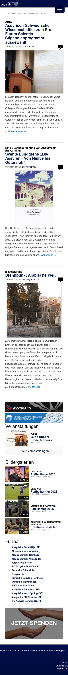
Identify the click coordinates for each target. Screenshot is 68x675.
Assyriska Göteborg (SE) (26, 589)
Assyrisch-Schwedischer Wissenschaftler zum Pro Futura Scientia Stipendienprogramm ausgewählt (28, 33)
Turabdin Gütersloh (23, 570)
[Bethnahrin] (10, 3)
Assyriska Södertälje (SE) (26, 547)
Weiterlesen (18, 131)
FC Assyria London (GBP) (26, 600)
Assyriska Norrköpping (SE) (27, 593)
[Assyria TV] (34, 407)
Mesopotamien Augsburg (26, 551)
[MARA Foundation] (34, 418)
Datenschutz (62, 665)
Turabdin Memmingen (24, 581)
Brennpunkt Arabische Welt (30, 275)
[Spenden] (34, 624)
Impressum (62, 668)
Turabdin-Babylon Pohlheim (28, 577)
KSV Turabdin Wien (23, 585)
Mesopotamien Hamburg (26, 554)
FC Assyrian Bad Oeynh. (25, 566)
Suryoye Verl (19, 574)
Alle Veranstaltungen (35, 451)
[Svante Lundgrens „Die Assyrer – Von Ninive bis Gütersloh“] (34, 197)
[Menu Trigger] (60, 8)
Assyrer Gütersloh (22, 562)
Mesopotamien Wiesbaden (27, 558)
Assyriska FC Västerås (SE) (27, 597)
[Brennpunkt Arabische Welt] (34, 310)
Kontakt (64, 662)
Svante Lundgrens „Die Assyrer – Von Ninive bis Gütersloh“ (27, 158)
